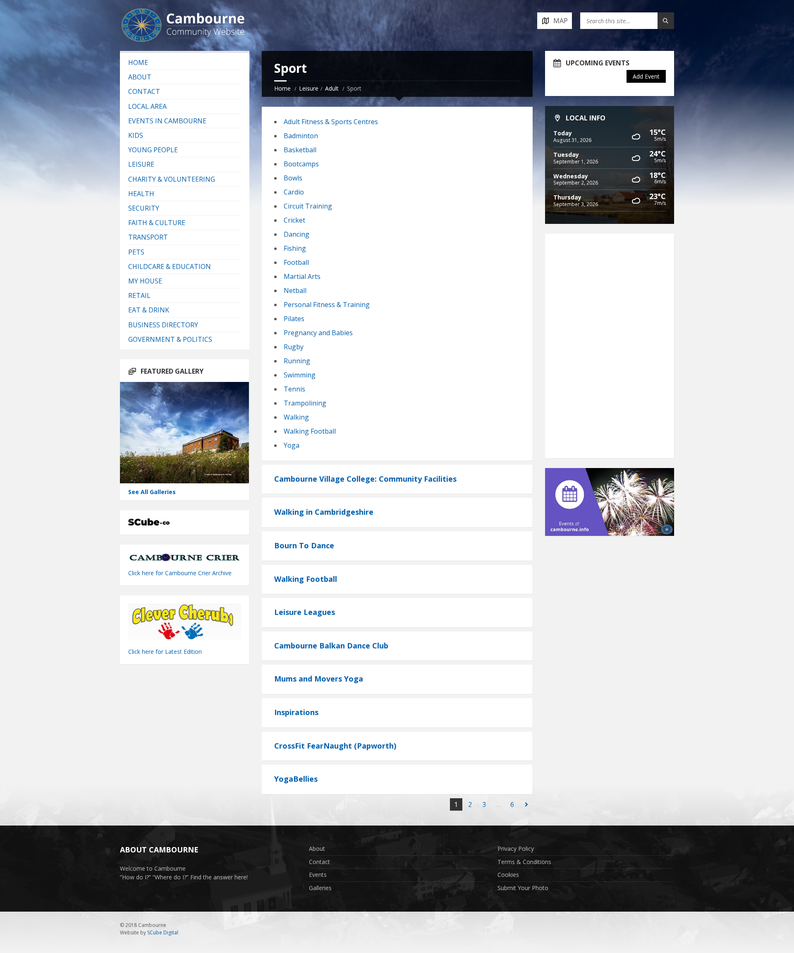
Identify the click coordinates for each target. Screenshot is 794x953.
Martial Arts (302, 276)
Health (141, 193)
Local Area (147, 106)
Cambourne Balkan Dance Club (331, 646)
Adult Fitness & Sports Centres (331, 121)
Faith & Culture (156, 222)
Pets (136, 252)
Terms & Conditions (524, 862)
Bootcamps (301, 163)
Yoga (291, 445)
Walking (296, 417)
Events (318, 875)
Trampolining (305, 403)
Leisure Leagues (304, 612)
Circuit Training (308, 206)
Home (282, 88)
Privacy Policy (515, 848)
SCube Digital (162, 932)
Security (143, 208)
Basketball (300, 149)
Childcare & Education (169, 266)
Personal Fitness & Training (327, 304)
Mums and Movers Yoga (318, 679)
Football (296, 262)
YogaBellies (296, 779)
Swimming (300, 374)
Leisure (308, 88)
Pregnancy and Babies (318, 332)
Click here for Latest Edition (165, 651)
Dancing (296, 234)
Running (297, 360)
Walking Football (310, 431)
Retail (139, 295)
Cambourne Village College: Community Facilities (365, 479)
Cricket (294, 220)
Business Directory (163, 324)
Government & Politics (170, 339)
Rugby (294, 346)
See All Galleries (152, 492)
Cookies (508, 875)
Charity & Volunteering (171, 179)
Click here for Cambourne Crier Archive (180, 573)
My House (145, 281)
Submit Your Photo (522, 888)
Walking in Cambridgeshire (323, 512)
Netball (295, 290)
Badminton (301, 135)
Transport (148, 237)
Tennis (294, 389)
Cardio (294, 192)
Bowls (293, 177)
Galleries (320, 888)
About (139, 77)
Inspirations (296, 712)
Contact (144, 91)
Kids (135, 135)
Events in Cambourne (167, 120)
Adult (332, 88)
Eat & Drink (148, 309)
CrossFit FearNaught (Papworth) (335, 746)
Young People (153, 149)
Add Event (646, 76)
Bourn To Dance (304, 545)
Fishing (295, 248)
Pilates (294, 318)
